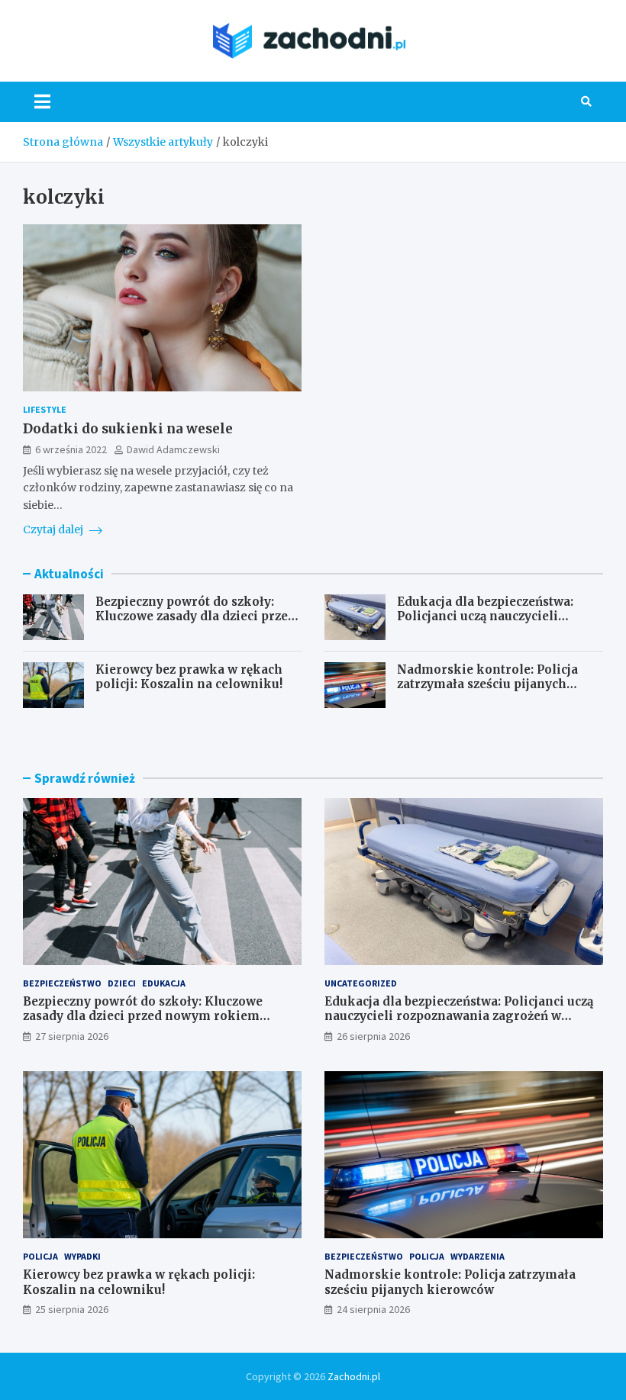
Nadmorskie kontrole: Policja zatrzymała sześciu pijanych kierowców (487, 684)
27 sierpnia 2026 (71, 1036)
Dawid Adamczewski (173, 449)
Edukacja (164, 983)
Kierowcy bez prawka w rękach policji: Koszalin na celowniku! (188, 677)
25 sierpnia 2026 (71, 1309)
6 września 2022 (71, 449)
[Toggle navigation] (42, 101)
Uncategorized (360, 983)
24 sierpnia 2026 (373, 1309)
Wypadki (82, 1256)
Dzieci (122, 983)
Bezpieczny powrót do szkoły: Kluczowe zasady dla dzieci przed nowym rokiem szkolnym (195, 616)
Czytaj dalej (54, 529)
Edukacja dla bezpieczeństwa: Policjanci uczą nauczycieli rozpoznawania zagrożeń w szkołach (485, 624)
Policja (40, 1256)
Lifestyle (44, 409)
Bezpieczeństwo (62, 983)
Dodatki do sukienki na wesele (128, 428)
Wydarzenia (477, 1256)
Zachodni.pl (354, 1376)
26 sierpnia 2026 (373, 1036)
